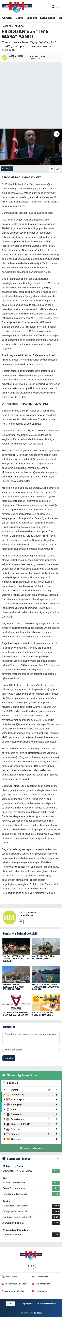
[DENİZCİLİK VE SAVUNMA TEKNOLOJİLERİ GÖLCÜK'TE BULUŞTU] (46, 974)
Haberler (6, 26)
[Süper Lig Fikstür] (58, 1159)
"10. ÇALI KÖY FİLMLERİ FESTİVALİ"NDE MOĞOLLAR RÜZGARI (15, 958)
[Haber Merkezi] (9, 917)
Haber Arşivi (41, 1291)
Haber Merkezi (27, 915)
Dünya (19, 18)
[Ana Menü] (57, 7)
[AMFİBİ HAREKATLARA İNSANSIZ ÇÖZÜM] (46, 946)
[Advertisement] (31, 96)
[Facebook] (28, 1266)
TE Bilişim (38, 1313)
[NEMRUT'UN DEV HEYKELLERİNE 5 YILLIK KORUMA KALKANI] (16, 974)
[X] (33, 1266)
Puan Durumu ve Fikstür (16, 1284)
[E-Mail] (21, 921)
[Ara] (53, 7)
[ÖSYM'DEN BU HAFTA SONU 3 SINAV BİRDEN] (46, 1002)
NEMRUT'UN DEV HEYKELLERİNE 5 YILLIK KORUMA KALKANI (13, 987)
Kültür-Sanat (47, 18)
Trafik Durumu (42, 1277)
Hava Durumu (12, 1277)
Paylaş (9, 168)
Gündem (7, 18)
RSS (12, 1304)
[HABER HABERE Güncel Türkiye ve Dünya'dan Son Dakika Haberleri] (17, 7)
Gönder (8, 1058)
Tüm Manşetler (43, 1284)
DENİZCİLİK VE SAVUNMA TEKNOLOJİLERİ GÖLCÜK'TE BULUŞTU (45, 987)
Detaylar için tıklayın (31, 1148)
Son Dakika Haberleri (14, 1291)
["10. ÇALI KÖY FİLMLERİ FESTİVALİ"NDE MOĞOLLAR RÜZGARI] (16, 946)
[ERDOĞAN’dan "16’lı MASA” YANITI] (31, 147)
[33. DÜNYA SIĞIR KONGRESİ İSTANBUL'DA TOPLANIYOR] (16, 1002)
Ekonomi (32, 18)
